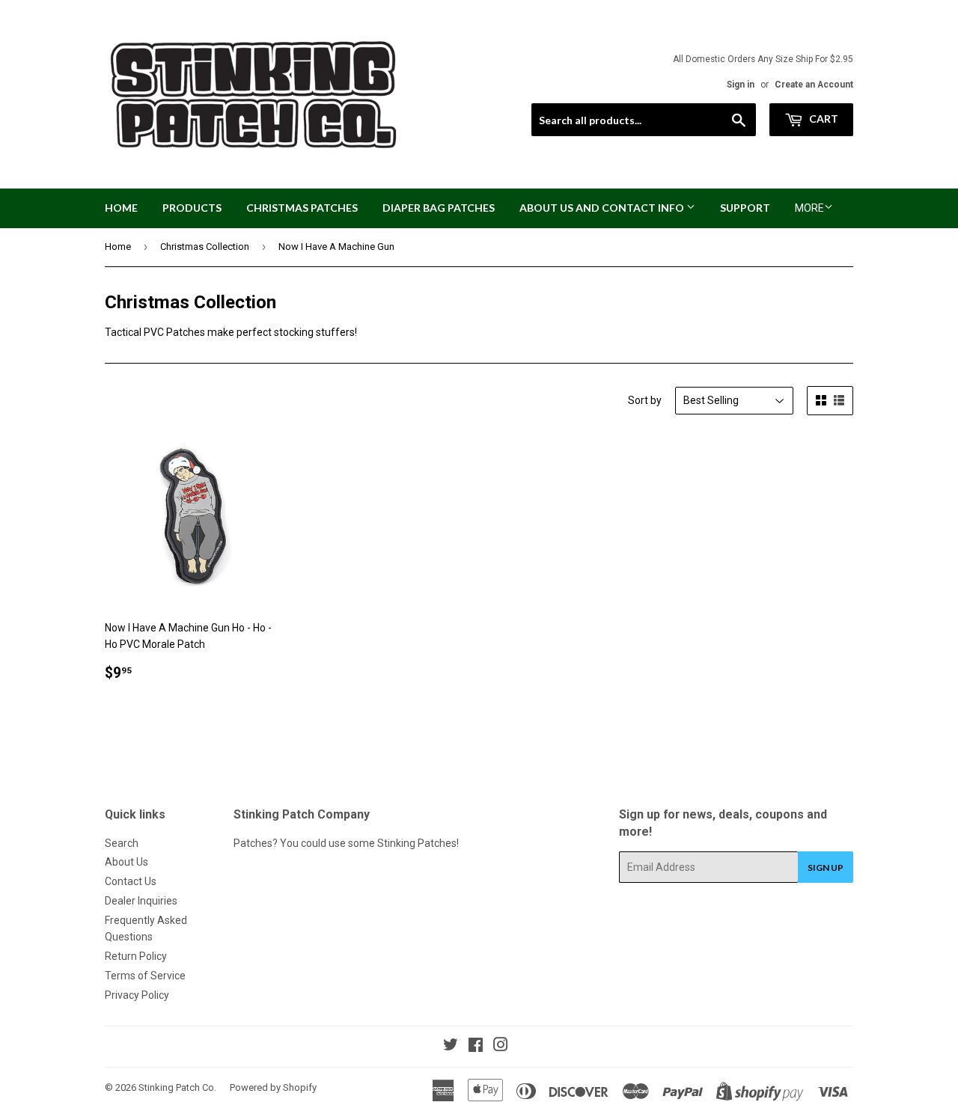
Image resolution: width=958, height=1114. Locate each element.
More (809, 208)
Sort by (645, 400)
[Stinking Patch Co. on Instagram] (500, 1047)
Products (192, 207)
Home (121, 207)
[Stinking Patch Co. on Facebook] (475, 1047)
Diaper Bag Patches (438, 207)
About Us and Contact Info (602, 207)
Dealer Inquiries (141, 901)
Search (121, 843)
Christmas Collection (204, 246)
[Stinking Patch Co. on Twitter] (450, 1047)
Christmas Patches (302, 207)
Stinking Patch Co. (177, 1087)
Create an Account (814, 84)
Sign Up (825, 867)
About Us (126, 862)
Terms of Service (145, 976)
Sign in (740, 84)
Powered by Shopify (273, 1087)
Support (745, 207)
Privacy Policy (137, 995)
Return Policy (136, 956)
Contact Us (130, 881)
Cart (822, 118)
